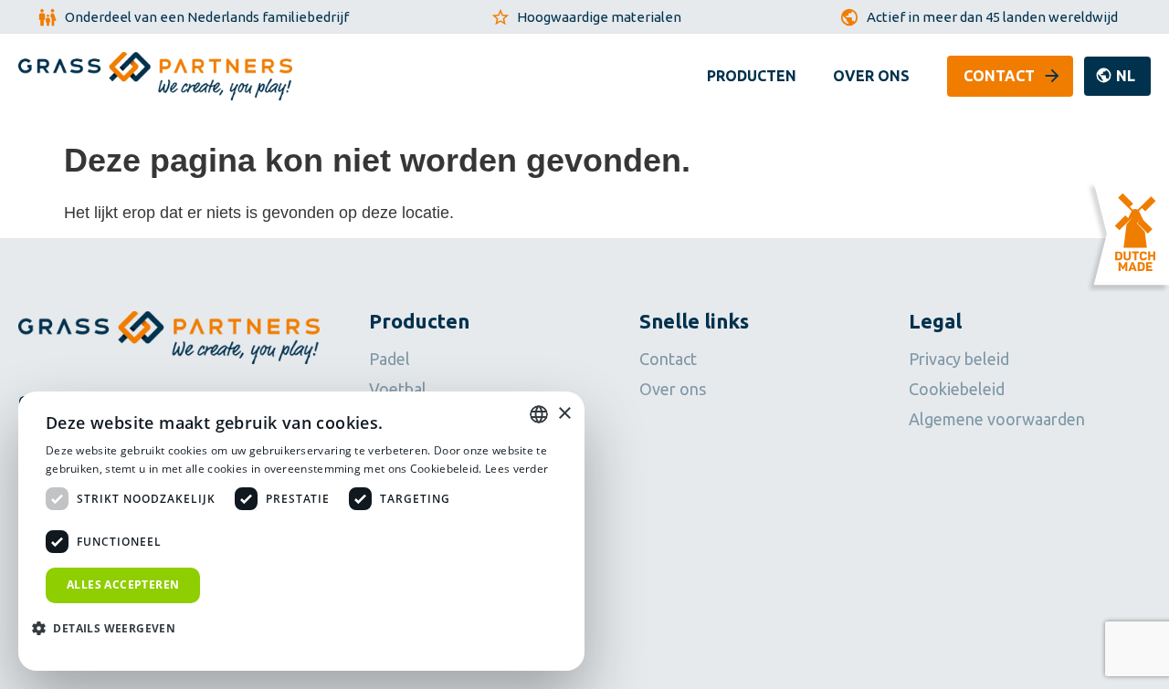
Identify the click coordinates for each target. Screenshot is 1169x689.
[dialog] (301, 531)
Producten (751, 76)
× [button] (564, 414)
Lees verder (516, 468)
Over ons (871, 76)
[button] (1117, 76)
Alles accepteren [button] (123, 584)
